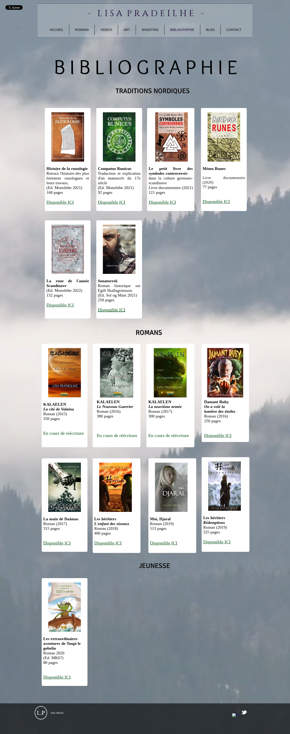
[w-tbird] (244, 712)
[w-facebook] (235, 716)
